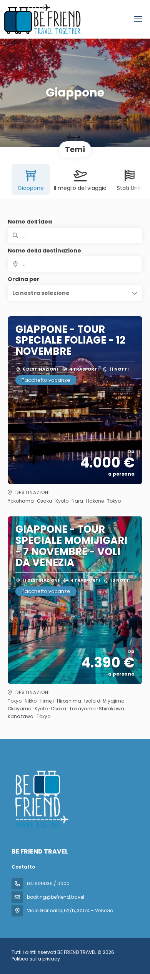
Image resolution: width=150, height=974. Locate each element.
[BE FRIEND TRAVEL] (41, 799)
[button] (75, 293)
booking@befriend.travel (55, 897)
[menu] (138, 19)
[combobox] (75, 264)
